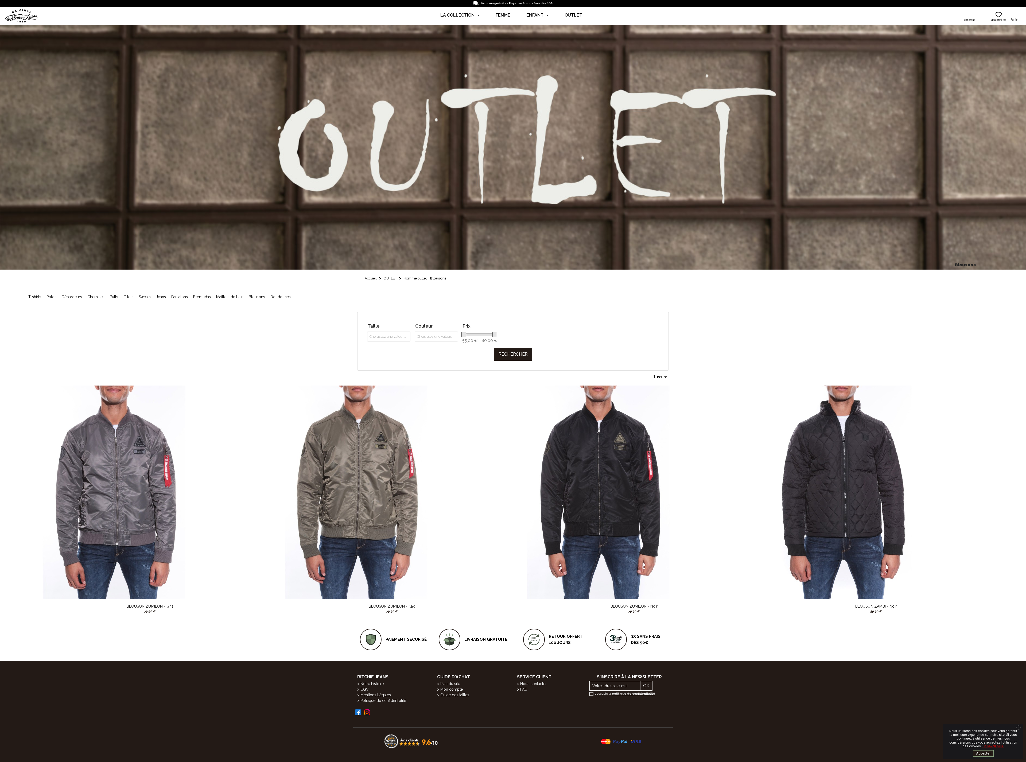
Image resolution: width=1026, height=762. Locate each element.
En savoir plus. (993, 746)
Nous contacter (533, 684)
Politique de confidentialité (383, 700)
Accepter (983, 753)
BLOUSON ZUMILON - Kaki (392, 606)
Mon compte (451, 689)
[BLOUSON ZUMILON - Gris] (113, 492)
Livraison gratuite (485, 639)
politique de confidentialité (633, 693)
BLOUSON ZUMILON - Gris (150, 606)
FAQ (523, 689)
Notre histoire (372, 684)
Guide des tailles (454, 695)
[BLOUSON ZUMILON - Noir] (597, 492)
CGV (364, 689)
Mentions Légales (375, 695)
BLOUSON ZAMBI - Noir (876, 606)
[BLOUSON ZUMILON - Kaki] (355, 492)
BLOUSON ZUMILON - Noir (634, 606)
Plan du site (450, 684)
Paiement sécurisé (406, 639)
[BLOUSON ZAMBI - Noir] (839, 492)
